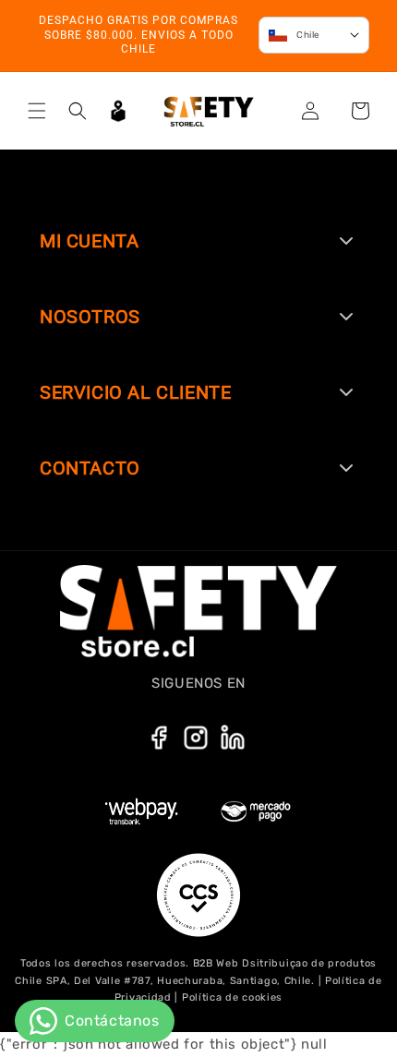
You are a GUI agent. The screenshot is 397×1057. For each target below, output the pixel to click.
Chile (308, 35)
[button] (37, 110)
